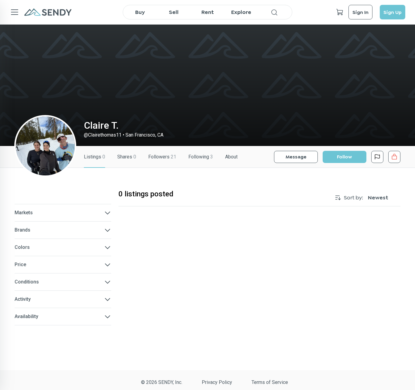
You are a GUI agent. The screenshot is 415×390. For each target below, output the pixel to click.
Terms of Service (270, 382)
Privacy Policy (217, 382)
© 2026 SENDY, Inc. (161, 382)
